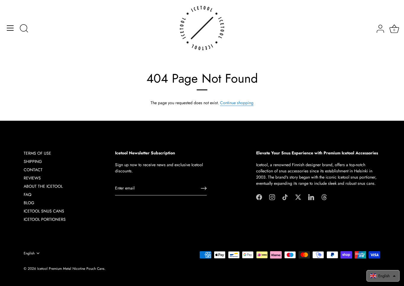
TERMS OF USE (37, 153)
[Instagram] (272, 197)
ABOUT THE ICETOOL (43, 186)
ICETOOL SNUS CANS (44, 211)
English (29, 253)
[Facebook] (259, 197)
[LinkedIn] (311, 197)
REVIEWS (32, 178)
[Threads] (324, 197)
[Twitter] (298, 197)
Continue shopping (236, 103)
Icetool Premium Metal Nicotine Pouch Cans (70, 268)
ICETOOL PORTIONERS (45, 219)
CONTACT (33, 170)
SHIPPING (33, 161)
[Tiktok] (285, 197)
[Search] (23, 28)
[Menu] (10, 28)
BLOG (29, 203)
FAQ (27, 194)
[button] (383, 275)
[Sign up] (204, 188)
